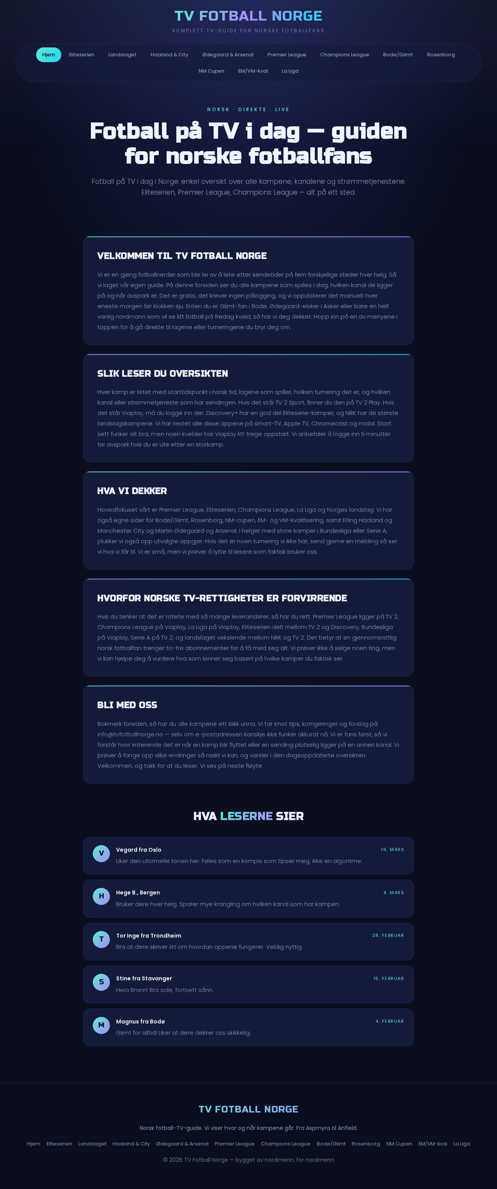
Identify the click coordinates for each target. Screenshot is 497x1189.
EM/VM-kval (253, 71)
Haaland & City (169, 54)
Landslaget (122, 54)
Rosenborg (441, 54)
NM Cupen (211, 71)
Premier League (287, 54)
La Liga (290, 71)
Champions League (344, 54)
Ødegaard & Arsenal (228, 54)
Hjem (48, 54)
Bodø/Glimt (398, 54)
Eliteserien (81, 54)
